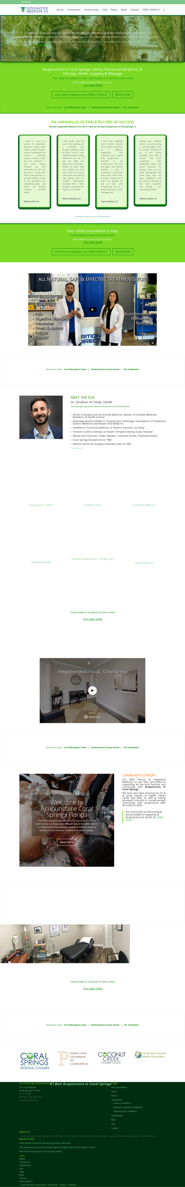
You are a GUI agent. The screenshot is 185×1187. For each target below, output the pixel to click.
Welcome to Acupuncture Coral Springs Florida (40, 1151)
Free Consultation (119, 1087)
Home (114, 1091)
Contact (134, 10)
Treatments (74, 10)
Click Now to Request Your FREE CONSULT (81, 94)
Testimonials (91, 10)
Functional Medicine (143, 505)
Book (124, 10)
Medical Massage (41, 562)
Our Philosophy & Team (75, 107)
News (114, 10)
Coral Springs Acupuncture (86, 28)
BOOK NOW (122, 94)
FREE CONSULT (151, 10)
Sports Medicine (144, 563)
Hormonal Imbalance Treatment (127, 1107)
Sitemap (72, 1184)
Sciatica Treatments (122, 1103)
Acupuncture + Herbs (41, 505)
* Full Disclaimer (97, 50)
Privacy (63, 1184)
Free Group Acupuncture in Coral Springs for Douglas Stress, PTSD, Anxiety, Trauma (57, 1147)
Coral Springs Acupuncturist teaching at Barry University (66, 809)
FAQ (104, 10)
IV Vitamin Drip (92, 505)
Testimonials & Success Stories (105, 107)
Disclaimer (53, 1184)
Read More (78, 448)
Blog (113, 1119)
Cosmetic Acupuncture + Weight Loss (92, 558)
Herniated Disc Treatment (125, 1111)
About (60, 10)
